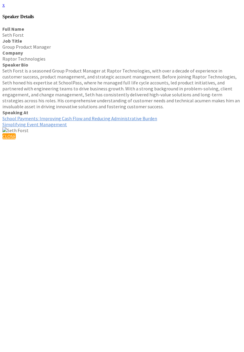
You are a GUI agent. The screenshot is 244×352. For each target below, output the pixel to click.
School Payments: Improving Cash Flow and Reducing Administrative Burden (79, 118)
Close (9, 136)
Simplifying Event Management (34, 124)
